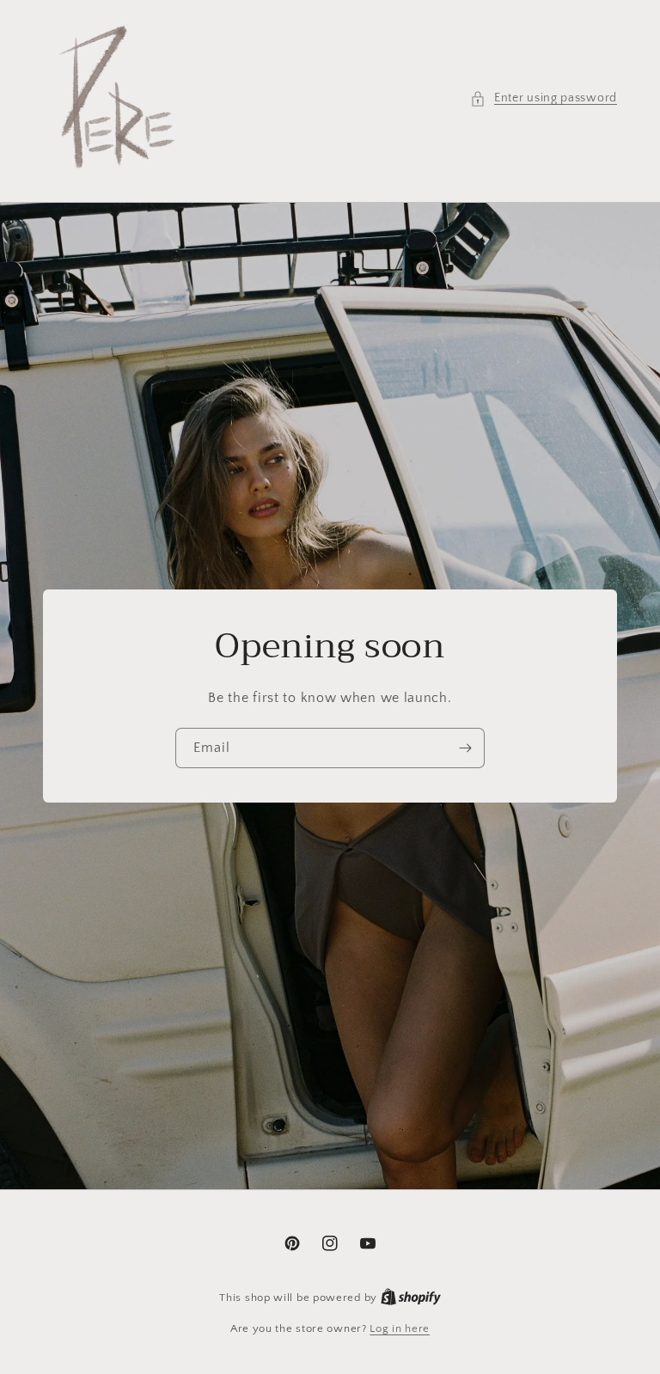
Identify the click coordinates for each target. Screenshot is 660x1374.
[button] (543, 98)
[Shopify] (411, 1298)
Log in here (400, 1328)
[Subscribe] (465, 748)
